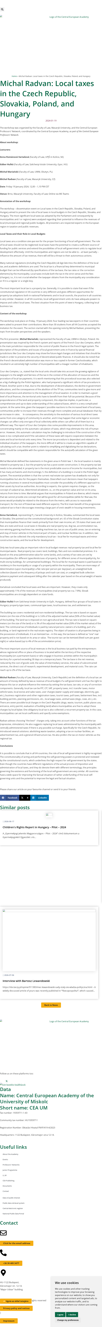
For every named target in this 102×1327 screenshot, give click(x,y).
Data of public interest (11, 1198)
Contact (6, 1191)
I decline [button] (72, 1314)
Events (5, 1159)
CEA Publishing (8, 1180)
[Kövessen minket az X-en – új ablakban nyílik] (6, 5)
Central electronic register (13, 1208)
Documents (7, 1186)
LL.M (5, 1175)
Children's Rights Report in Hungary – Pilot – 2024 (34, 827)
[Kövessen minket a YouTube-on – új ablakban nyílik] (12, 5)
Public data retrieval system (13, 1203)
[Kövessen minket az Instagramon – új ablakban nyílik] (4, 5)
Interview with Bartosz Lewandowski (26, 981)
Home (14, 76)
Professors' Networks (11, 1165)
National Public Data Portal (13, 1213)
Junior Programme (10, 1170)
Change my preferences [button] (68, 1320)
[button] (2, 9)
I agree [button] (60, 1314)
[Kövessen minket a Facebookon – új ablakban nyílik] (1, 5)
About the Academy (10, 1154)
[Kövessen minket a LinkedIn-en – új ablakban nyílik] (9, 5)
